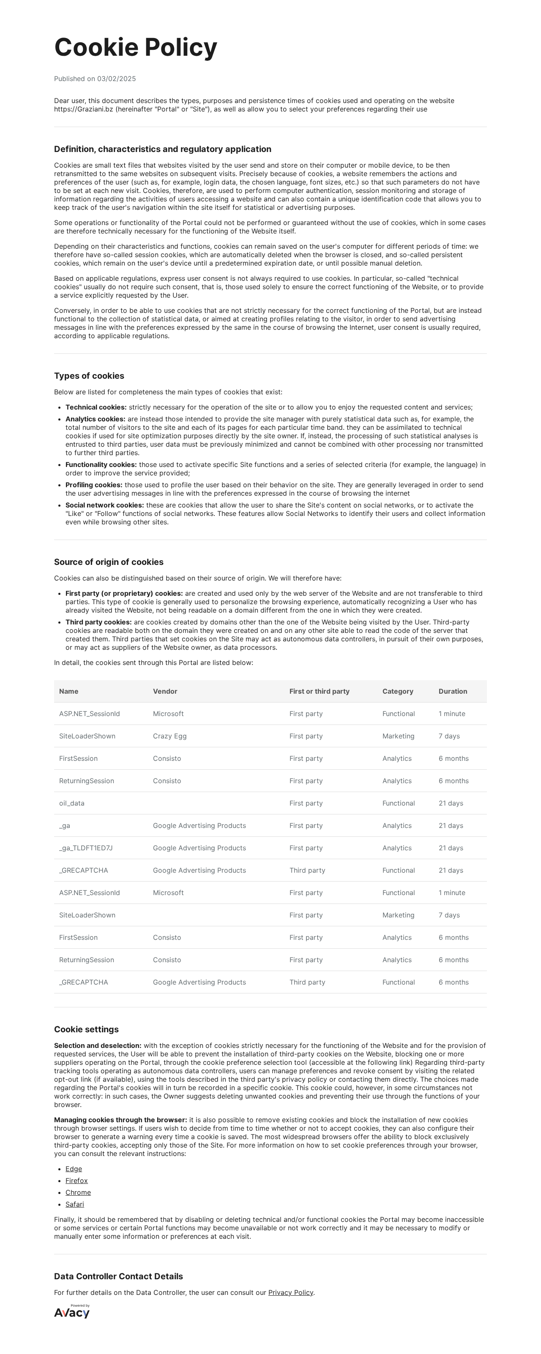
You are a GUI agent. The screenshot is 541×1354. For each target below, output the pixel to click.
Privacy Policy (290, 1292)
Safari (75, 1204)
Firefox (77, 1180)
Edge (74, 1168)
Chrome (78, 1192)
